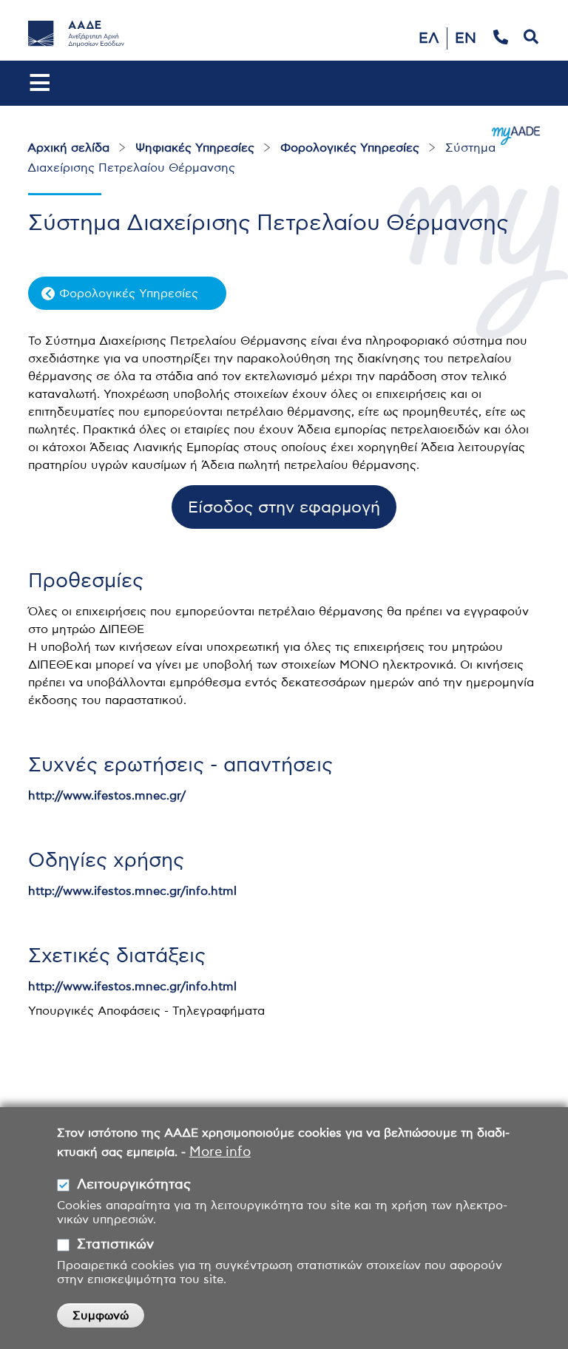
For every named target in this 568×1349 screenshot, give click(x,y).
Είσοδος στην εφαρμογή (284, 507)
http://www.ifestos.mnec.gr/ (107, 796)
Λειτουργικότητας (134, 1184)
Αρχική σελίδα (68, 148)
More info (220, 1152)
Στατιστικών (115, 1244)
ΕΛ (429, 38)
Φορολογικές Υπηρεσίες (349, 148)
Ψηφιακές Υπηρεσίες (194, 148)
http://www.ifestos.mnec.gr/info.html (132, 891)
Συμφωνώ (100, 1316)
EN (465, 38)
